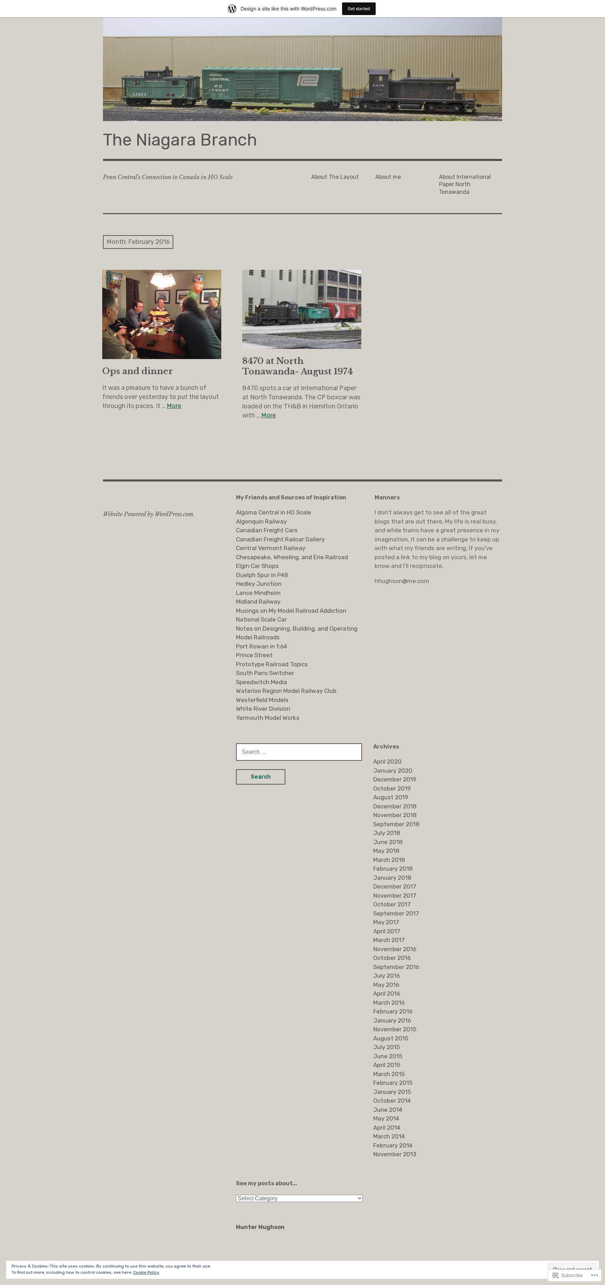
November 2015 (394, 1029)
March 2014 (389, 1136)
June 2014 (387, 1109)
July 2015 (386, 1047)
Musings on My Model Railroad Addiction (291, 610)
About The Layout (335, 177)
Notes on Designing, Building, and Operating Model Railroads (296, 633)
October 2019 (392, 788)
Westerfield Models (262, 699)
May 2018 (386, 850)
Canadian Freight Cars (267, 530)
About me (388, 177)
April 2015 (386, 1064)
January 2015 (392, 1091)
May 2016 (386, 984)
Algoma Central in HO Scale (273, 512)
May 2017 (386, 922)
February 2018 (393, 868)
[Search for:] (299, 751)
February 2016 (392, 1011)
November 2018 (395, 815)
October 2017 (392, 904)
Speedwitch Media (261, 682)
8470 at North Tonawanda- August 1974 (297, 366)
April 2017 (386, 931)
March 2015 (389, 1073)
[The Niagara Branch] (302, 69)
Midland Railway (258, 601)
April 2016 (386, 993)
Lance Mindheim (258, 592)
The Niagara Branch (180, 140)
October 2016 (392, 957)
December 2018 (395, 806)
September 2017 (396, 913)
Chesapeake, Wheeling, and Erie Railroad (292, 557)
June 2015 (387, 1056)
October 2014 (392, 1100)
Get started (359, 8)
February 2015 (392, 1082)
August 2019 (390, 797)
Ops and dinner (137, 371)
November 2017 (394, 895)
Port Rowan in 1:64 (261, 646)
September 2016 (396, 966)
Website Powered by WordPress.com (148, 514)
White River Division (263, 708)
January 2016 (392, 1020)
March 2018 (389, 859)
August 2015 (390, 1038)
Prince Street (254, 655)
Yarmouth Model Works (267, 717)
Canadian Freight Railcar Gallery (280, 539)
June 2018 (388, 841)
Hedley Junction (258, 583)
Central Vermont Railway (270, 548)
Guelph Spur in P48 (262, 574)
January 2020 (392, 770)
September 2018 (396, 824)
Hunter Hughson (260, 1227)
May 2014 (386, 1118)
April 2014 (386, 1127)
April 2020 (387, 761)
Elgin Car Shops (257, 565)
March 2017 (389, 939)
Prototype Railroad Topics (272, 664)
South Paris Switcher (265, 672)
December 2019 (394, 779)
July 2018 (386, 832)
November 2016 (394, 949)
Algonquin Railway (261, 521)
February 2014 (392, 1145)
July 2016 (386, 975)
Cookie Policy (146, 1272)
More (174, 406)
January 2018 (392, 877)
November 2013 (394, 1154)
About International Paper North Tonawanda (465, 184)
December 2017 (394, 886)
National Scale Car (261, 619)
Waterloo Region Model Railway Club (286, 690)
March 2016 (389, 1002)
